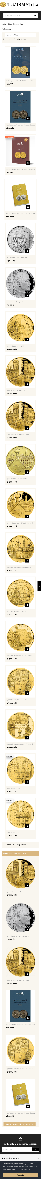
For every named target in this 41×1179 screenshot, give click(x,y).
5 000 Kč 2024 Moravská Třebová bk (20, 700)
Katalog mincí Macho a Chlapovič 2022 (20, 125)
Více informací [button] (25, 1169)
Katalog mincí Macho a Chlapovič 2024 (20, 213)
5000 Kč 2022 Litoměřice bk (17, 479)
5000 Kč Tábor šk (13, 832)
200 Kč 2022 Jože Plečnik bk (17, 258)
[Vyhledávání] (35, 15)
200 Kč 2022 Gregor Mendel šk (18, 302)
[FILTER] (39, 589)
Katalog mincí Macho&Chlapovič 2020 (20, 81)
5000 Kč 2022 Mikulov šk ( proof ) (19, 434)
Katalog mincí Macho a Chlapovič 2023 (20, 169)
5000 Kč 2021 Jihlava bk (15, 346)
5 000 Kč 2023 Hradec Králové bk (19, 567)
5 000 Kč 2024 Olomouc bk (17, 611)
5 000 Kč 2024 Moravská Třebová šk (20, 744)
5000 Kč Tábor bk (13, 788)
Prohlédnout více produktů (19, 1124)
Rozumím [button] (20, 1175)
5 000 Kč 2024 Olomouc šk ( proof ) (19, 655)
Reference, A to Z (20, 35)
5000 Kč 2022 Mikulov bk (16, 390)
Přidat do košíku (28, 74)
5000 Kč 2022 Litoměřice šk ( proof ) (20, 523)
